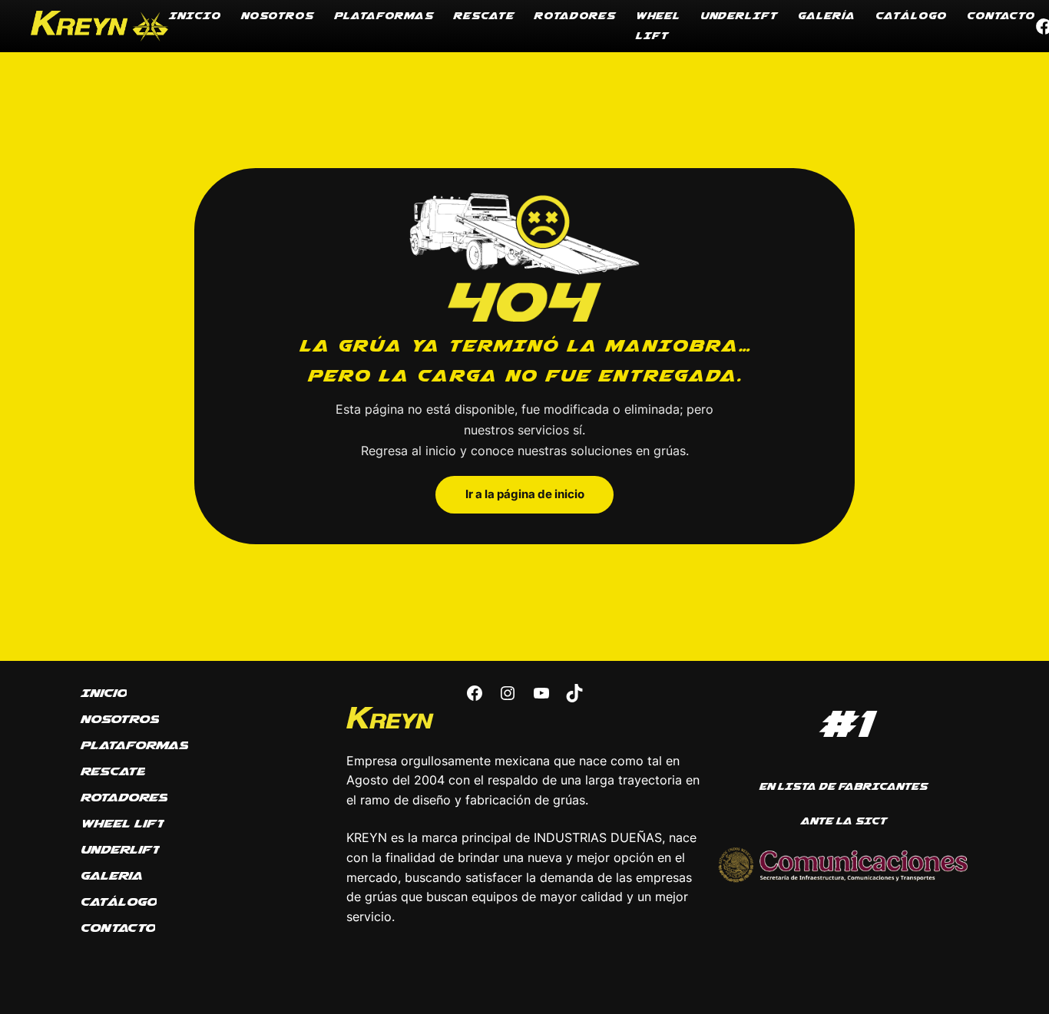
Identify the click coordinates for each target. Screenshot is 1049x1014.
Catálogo (910, 15)
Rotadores (574, 15)
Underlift (738, 15)
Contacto (1000, 15)
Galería (826, 15)
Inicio (194, 15)
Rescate (483, 15)
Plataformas (383, 15)
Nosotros (276, 15)
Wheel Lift (657, 25)
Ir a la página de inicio (524, 494)
